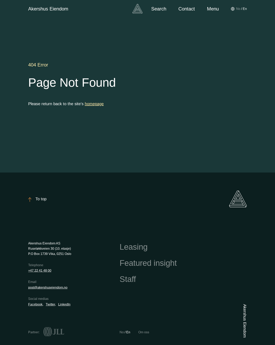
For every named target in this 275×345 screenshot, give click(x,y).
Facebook (35, 304)
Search (158, 8)
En (128, 332)
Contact (186, 8)
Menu (213, 8)
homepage (94, 104)
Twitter (50, 304)
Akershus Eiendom (48, 8)
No (122, 332)
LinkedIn (64, 304)
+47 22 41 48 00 (39, 270)
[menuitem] (238, 8)
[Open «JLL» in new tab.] (53, 331)
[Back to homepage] (137, 9)
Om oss (143, 332)
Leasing (134, 246)
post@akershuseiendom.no (47, 287)
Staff (128, 279)
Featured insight (148, 263)
